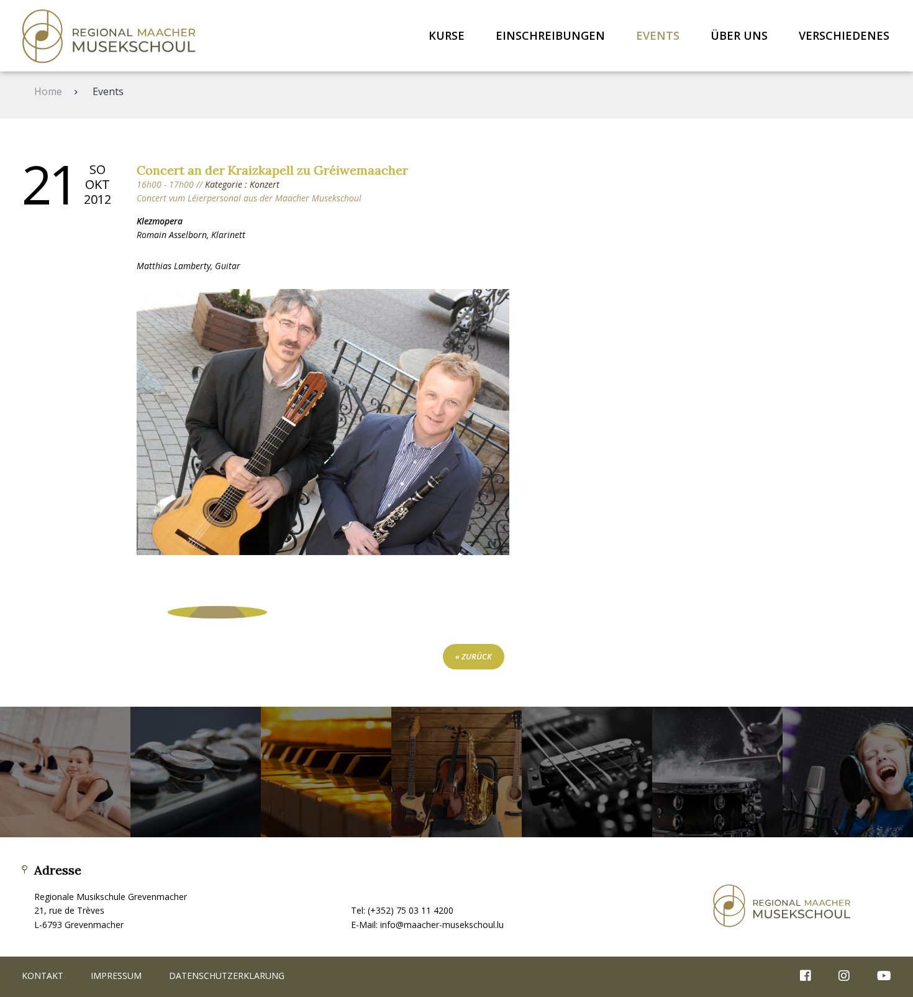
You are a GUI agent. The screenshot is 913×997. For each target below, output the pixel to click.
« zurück (473, 656)
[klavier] (326, 772)
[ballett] (65, 772)
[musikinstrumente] (456, 772)
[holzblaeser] (195, 772)
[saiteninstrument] (587, 772)
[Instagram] (844, 976)
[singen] (848, 772)
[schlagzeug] (717, 772)
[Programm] (217, 612)
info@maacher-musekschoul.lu (442, 924)
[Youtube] (878, 976)
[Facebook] (806, 976)
